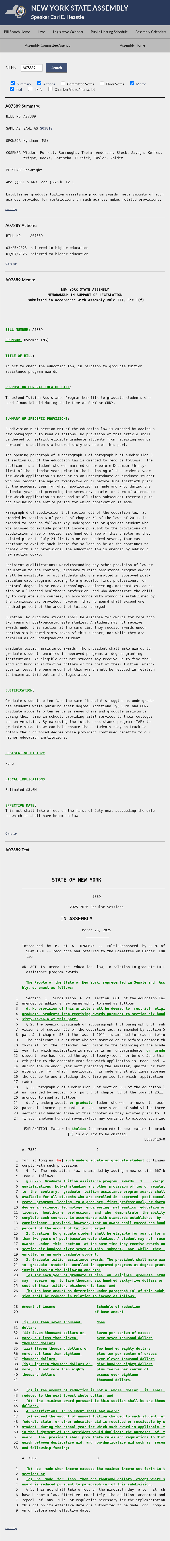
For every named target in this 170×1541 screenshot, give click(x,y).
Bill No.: (11, 68)
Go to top (11, 209)
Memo (141, 84)
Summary (24, 84)
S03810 (46, 128)
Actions (49, 84)
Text (19, 89)
